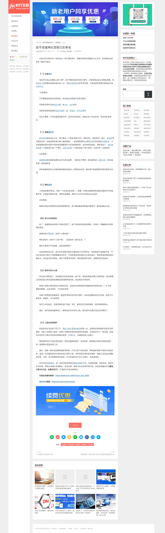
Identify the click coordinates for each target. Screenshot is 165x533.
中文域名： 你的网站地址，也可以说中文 (137, 247)
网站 (48, 80)
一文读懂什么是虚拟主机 (44, 454)
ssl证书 (136, 114)
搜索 (124, 89)
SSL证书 (14, 41)
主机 (91, 141)
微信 (13, 60)
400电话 (57, 42)
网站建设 (14, 36)
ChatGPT (146, 135)
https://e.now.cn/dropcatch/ (63, 381)
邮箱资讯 (14, 46)
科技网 (70, 528)
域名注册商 (59, 110)
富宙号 (76, 528)
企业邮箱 (26, 66)
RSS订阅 (24, 57)
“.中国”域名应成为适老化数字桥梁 (134, 233)
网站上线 (66, 328)
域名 (50, 73)
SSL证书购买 (128, 155)
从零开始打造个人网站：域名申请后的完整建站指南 (64, 511)
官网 (52, 233)
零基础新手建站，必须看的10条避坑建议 (44, 487)
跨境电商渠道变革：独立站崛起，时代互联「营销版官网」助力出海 (105, 512)
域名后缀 (57, 104)
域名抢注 (42, 381)
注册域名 (73, 83)
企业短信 (19, 71)
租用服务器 (105, 141)
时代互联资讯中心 (19, 7)
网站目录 (90, 528)
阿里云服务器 (147, 117)
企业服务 (26, 71)
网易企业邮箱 (134, 152)
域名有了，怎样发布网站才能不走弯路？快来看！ (85, 511)
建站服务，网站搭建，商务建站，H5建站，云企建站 (77, 444)
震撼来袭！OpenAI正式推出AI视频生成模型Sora (97, 454)
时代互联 (80, 110)
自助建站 (79, 363)
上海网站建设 (62, 528)
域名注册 (12, 66)
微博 (13, 57)
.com (71, 104)
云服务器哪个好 (127, 121)
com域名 (126, 132)
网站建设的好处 (147, 121)
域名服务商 (137, 132)
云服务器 (14, 26)
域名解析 (146, 132)
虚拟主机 (19, 66)
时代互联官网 (16, 16)
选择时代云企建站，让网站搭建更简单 (105, 487)
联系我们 (14, 50)
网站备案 (126, 135)
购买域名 (42, 138)
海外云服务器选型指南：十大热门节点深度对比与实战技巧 (85, 488)
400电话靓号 (146, 152)
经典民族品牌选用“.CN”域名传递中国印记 (137, 240)
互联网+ (14, 31)
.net (65, 104)
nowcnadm (39, 51)
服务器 (51, 132)
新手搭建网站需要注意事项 (53, 47)
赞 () (75, 425)
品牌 (70, 98)
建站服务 (50, 363)
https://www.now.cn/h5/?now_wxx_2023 (72, 375)
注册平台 (39, 86)
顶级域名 (136, 128)
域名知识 (14, 21)
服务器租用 (127, 125)
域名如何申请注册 (127, 128)
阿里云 (72, 110)
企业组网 (83, 528)
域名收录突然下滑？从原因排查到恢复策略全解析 (64, 487)
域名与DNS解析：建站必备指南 (44, 511)
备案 (50, 184)
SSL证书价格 (147, 125)
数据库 (109, 138)
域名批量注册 (136, 150)
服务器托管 (147, 128)
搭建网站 (42, 160)
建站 (61, 58)
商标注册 (12, 71)
